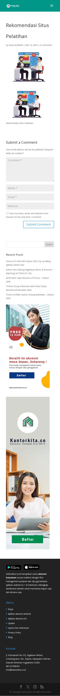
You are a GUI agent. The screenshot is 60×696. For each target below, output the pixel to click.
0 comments (46, 45)
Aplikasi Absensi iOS (17, 618)
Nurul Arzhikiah (16, 45)
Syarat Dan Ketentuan (18, 628)
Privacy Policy (14, 632)
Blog (10, 637)
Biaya (10, 609)
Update (11, 623)
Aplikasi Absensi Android (19, 613)
